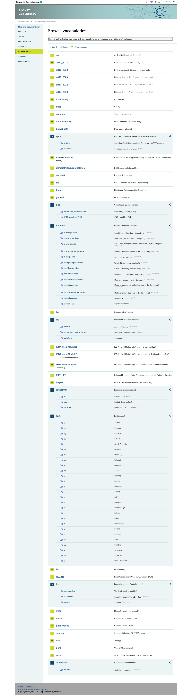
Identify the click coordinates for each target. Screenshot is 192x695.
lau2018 (60, 577)
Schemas (22, 46)
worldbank (61, 662)
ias (57, 312)
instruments (69, 304)
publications (62, 626)
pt (64, 534)
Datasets (22, 32)
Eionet (29, 21)
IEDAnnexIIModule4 (66, 364)
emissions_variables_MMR (75, 212)
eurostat (60, 175)
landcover (61, 390)
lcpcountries (69, 591)
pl (64, 529)
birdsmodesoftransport (74, 251)
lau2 (58, 569)
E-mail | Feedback (26, 687)
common (60, 114)
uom (58, 648)
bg (65, 433)
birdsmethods (70, 244)
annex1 (67, 327)
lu (64, 508)
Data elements (24, 42)
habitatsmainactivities (73, 280)
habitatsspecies (70, 298)
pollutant (68, 338)
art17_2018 (62, 92)
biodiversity (62, 99)
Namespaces (24, 61)
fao (57, 183)
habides (60, 225)
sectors (67, 602)
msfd (58, 611)
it (64, 497)
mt (65, 518)
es (65, 471)
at (64, 423)
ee (65, 460)
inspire (59, 382)
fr (64, 481)
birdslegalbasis (70, 233)
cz (65, 444)
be (65, 428)
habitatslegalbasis (72, 274)
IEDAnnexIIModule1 (66, 347)
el (64, 465)
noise (59, 618)
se (65, 545)
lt (64, 502)
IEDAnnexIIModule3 (66, 354)
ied (57, 320)
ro (65, 540)
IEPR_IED (61, 375)
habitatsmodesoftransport (75, 292)
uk (65, 561)
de (65, 449)
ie (64, 492)
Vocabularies (24, 52)
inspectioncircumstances (75, 332)
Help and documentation (29, 27)
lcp (57, 584)
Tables (21, 37)
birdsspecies (69, 257)
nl (64, 524)
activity (67, 143)
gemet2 (60, 197)
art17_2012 (62, 85)
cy (65, 439)
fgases (59, 190)
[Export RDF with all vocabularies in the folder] (170, 136)
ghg (58, 205)
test (58, 640)
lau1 (58, 416)
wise (58, 655)
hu (65, 487)
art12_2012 (62, 62)
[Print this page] (156, 2)
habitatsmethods (71, 285)
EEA (30, 2)
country (67, 670)
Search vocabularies (60, 47)
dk (65, 455)
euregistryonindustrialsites (70, 168)
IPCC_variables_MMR (73, 217)
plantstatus (68, 596)
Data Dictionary (39, 21)
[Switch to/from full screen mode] (159, 2)
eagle (66, 402)
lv (64, 513)
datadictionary (63, 121)
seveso (60, 633)
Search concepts (80, 47)
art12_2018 (62, 70)
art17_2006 (62, 77)
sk (65, 555)
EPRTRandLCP (64, 157)
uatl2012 (67, 407)
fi (64, 476)
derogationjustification (73, 263)
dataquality (62, 129)
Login (151, 2)
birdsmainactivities (72, 238)
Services (22, 56)
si (64, 550)
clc (65, 397)
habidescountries (71, 268)
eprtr (58, 136)
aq (57, 55)
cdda (58, 107)
